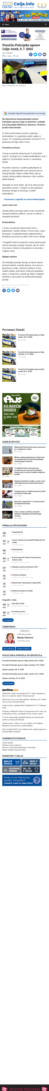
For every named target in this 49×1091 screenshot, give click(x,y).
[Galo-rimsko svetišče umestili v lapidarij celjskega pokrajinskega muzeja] (7, 515)
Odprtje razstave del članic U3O (25, 567)
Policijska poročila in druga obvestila (16, 285)
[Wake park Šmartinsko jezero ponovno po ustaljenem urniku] (7, 450)
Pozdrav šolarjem (19, 575)
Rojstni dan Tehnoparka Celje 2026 (26, 583)
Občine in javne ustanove (11, 745)
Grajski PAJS (17, 532)
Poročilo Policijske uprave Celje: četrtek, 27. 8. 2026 (31, 353)
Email (44, 54)
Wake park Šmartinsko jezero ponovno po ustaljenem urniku (30, 448)
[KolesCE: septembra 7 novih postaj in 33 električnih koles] (7, 504)
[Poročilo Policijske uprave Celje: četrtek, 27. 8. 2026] (9, 364)
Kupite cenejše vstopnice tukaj (13, 750)
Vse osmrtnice (8, 649)
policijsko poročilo (10, 287)
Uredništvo (9, 53)
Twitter (35, 54)
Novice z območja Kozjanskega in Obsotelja (18, 747)
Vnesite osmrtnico (23, 649)
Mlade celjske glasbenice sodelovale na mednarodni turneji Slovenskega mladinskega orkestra (29, 459)
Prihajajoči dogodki (14, 525)
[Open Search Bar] (46, 24)
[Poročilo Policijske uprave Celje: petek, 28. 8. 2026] (9, 347)
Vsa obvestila (8, 683)
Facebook (31, 54)
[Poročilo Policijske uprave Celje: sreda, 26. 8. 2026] (9, 381)
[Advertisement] (24, 98)
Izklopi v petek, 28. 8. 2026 (13, 669)
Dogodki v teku (9, 600)
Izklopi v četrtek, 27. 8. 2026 (13, 678)
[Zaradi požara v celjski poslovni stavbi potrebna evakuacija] (7, 494)
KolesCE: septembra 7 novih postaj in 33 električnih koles (29, 502)
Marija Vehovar (25, 637)
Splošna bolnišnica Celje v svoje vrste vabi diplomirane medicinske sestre (29, 482)
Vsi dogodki (7, 620)
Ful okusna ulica (18, 611)
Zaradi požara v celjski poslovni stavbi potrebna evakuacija (29, 492)
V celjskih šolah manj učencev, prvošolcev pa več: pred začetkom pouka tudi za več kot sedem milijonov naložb (29, 471)
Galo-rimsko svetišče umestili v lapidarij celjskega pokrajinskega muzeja (27, 514)
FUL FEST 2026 (18, 604)
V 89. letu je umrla (24, 634)
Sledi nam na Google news (40, 54)
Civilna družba (7, 743)
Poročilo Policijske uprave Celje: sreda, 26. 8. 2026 (31, 370)
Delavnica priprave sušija (22, 591)
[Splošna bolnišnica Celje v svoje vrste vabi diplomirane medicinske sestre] (7, 484)
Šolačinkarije (17, 549)
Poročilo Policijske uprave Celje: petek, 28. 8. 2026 (31, 336)
